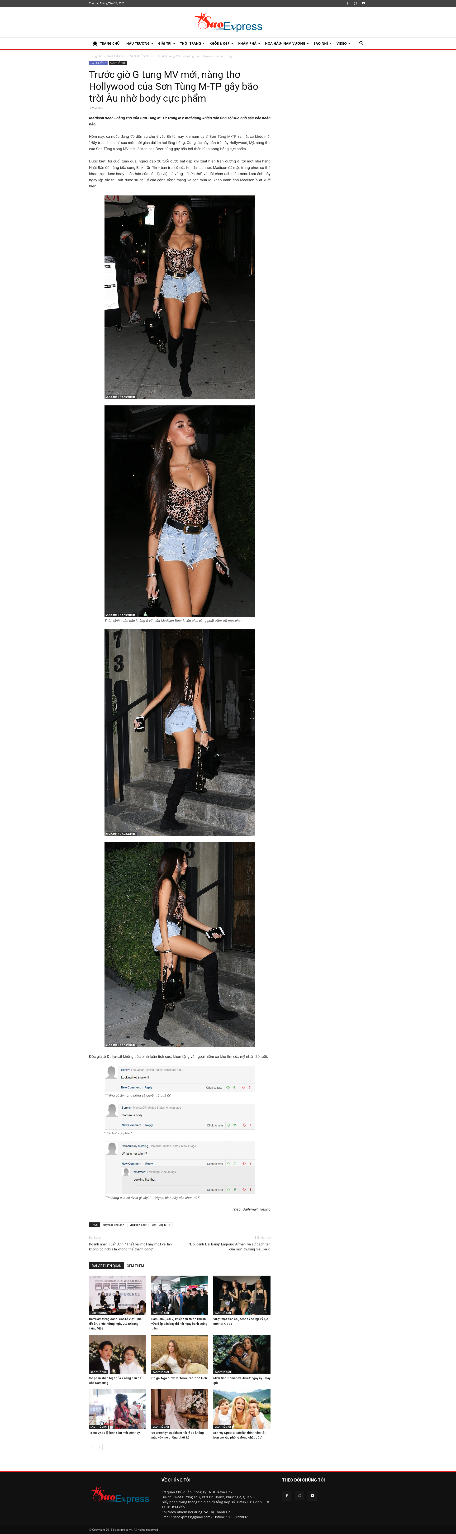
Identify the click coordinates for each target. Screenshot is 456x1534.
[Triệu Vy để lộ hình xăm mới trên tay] (117, 1409)
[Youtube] (363, 3)
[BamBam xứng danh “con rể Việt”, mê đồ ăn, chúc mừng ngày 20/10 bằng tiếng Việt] (117, 1295)
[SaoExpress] (228, 22)
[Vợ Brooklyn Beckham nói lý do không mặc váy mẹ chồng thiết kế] (180, 1409)
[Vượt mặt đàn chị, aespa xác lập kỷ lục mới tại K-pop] (242, 1295)
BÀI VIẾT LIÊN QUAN (106, 1266)
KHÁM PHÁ (247, 43)
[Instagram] (355, 3)
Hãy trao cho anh (113, 1224)
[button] (361, 44)
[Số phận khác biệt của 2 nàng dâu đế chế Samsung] (117, 1354)
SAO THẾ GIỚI (139, 56)
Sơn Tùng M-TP (161, 1224)
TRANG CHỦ (110, 43)
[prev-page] (92, 1447)
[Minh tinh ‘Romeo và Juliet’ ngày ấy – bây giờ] (242, 1354)
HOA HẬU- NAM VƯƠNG (285, 43)
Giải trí (164, 43)
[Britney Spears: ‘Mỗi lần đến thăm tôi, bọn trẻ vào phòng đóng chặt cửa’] (242, 1409)
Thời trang (190, 43)
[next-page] (100, 1447)
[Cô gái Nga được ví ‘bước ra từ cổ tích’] (180, 1354)
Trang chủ (95, 56)
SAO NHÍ (321, 43)
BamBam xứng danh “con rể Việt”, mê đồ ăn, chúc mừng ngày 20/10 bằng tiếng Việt (115, 1323)
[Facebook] (347, 3)
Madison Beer (138, 1224)
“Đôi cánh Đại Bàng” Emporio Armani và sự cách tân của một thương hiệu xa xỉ (230, 1246)
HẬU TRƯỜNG (138, 43)
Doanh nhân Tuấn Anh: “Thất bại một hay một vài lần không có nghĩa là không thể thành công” (130, 1246)
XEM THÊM (135, 1266)
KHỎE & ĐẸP (219, 43)
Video (342, 43)
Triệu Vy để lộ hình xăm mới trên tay (114, 1432)
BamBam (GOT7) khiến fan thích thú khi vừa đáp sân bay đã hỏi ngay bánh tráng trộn (179, 1323)
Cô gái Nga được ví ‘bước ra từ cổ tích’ (179, 1378)
